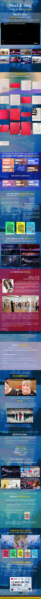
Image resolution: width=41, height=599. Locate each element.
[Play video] (11, 250)
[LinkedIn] (24, 547)
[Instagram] (17, 547)
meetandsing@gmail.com (25, 363)
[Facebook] (19, 547)
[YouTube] (21, 547)
